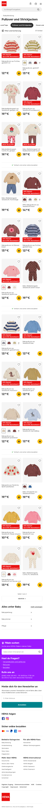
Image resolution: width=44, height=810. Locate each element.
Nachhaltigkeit (6, 769)
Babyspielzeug (7, 612)
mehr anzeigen (36, 607)
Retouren (6, 665)
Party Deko (5, 751)
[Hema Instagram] (7, 718)
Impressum (14, 787)
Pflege (4, 626)
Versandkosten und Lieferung (14, 662)
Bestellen (6, 667)
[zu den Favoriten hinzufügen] (19, 37)
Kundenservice (7, 775)
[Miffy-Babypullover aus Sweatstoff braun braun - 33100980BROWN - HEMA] (35, 62)
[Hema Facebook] (3, 718)
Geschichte (5, 761)
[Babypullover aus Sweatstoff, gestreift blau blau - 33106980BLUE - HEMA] (30, 62)
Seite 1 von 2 (22, 594)
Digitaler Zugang (7, 784)
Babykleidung (8, 16)
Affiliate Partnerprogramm (31, 745)
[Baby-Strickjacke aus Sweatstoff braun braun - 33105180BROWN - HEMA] (25, 486)
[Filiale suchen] (39, 652)
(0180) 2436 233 (7, 676)
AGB (32, 784)
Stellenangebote (7, 766)
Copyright (5, 787)
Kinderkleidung (7, 745)
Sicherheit (5, 778)
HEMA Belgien (28, 763)
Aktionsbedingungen (9, 772)
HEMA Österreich (29, 769)
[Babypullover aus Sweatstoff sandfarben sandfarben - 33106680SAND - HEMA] (4, 430)
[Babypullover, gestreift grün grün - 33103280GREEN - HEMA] (25, 62)
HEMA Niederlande (29, 761)
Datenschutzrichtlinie (22, 784)
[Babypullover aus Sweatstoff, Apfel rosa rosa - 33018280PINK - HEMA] (4, 287)
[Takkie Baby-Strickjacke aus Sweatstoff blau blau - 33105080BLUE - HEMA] (30, 486)
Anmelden (22, 705)
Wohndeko (5, 748)
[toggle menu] (40, 3)
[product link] (11, 46)
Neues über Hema (8, 763)
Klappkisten (6, 754)
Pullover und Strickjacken (22, 25)
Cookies (38, 784)
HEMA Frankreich (29, 766)
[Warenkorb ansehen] (35, 3)
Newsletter (27, 742)
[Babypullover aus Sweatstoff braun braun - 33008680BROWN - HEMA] (9, 287)
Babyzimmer (6, 619)
